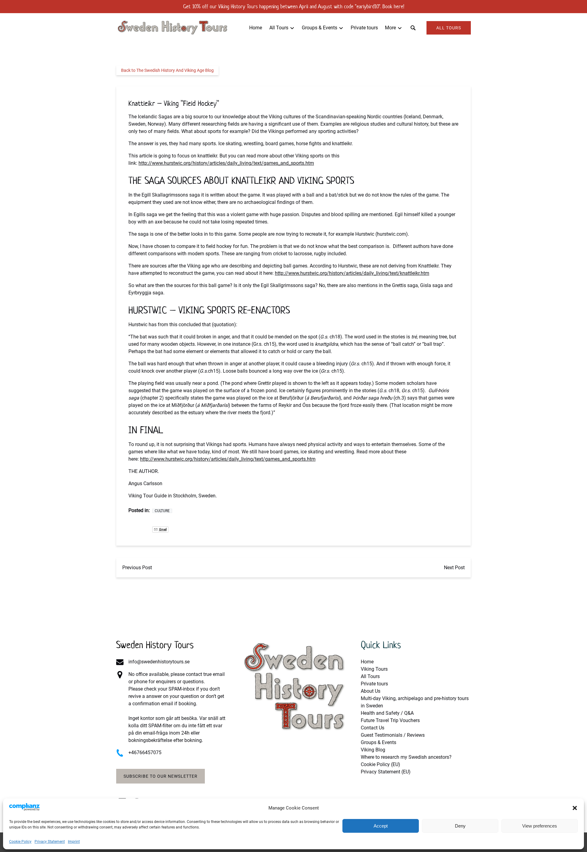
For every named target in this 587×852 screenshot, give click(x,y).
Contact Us (372, 728)
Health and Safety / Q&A (387, 713)
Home (255, 28)
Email (163, 529)
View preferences (539, 825)
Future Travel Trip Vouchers (390, 720)
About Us (370, 691)
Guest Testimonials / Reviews (393, 735)
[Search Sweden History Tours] (413, 27)
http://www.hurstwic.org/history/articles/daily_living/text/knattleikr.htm (352, 273)
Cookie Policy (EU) (380, 764)
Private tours (364, 28)
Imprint (74, 841)
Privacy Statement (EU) (386, 772)
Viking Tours (374, 669)
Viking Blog (373, 750)
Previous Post (137, 567)
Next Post (454, 567)
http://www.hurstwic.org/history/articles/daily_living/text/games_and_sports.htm (226, 163)
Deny (460, 825)
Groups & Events (378, 742)
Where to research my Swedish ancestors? (406, 757)
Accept (381, 825)
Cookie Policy (20, 841)
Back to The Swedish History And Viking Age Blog (167, 70)
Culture (162, 511)
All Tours (370, 676)
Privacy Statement (50, 841)
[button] (575, 808)
